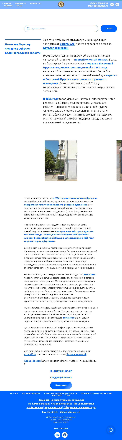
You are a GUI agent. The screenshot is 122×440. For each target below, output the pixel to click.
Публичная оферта (31, 394)
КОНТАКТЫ (35, 3)
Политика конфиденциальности (60, 394)
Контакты (56, 396)
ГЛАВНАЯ (6, 3)
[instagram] (117, 4)
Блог (68, 396)
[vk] (112, 4)
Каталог (14, 394)
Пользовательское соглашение (96, 394)
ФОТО (19, 6)
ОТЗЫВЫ (8, 6)
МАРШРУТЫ (20, 3)
